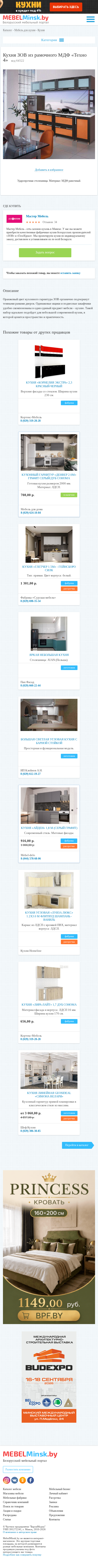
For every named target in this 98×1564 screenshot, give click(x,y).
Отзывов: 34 (50, 222)
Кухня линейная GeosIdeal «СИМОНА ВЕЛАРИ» (49, 1094)
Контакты (54, 1519)
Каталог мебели (12, 1489)
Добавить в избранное (49, 169)
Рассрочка (55, 1497)
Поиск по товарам (13, 1506)
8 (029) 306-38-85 (31, 1131)
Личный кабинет (58, 1493)
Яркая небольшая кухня (49, 655)
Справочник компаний (15, 1502)
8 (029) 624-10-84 (31, 512)
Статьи (7, 1519)
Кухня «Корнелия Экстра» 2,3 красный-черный (49, 384)
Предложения (57, 1515)
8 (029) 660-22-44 (31, 685)
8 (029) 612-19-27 (31, 773)
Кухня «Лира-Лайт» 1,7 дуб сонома (49, 1004)
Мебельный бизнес (59, 1489)
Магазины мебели (13, 1493)
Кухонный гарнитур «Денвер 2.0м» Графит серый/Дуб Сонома (49, 476)
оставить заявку (70, 273)
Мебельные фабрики (14, 1497)
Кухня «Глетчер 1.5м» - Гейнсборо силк (49, 568)
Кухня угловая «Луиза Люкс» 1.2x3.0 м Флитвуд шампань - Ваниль (49, 916)
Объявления (56, 1510)
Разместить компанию (18, 1469)
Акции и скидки (12, 1510)
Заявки (53, 1502)
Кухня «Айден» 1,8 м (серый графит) (49, 828)
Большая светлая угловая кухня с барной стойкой (49, 741)
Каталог (7, 30)
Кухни (41, 30)
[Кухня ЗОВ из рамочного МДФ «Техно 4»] (49, 158)
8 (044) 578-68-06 (31, 858)
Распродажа (9, 1515)
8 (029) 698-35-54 (31, 601)
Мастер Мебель (37, 216)
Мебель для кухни (24, 30)
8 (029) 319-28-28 (31, 420)
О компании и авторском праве (20, 1532)
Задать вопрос (45, 252)
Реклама (54, 1506)
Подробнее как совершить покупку (22, 1554)
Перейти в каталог (76, 1145)
